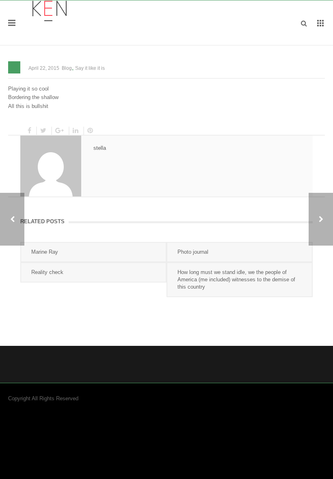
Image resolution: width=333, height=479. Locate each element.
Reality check (47, 272)
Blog (67, 68)
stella (99, 148)
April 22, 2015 (43, 68)
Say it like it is (90, 68)
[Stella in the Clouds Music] (49, 10)
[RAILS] (321, 219)
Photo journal (192, 252)
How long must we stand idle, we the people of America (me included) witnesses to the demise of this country (236, 279)
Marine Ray (44, 252)
